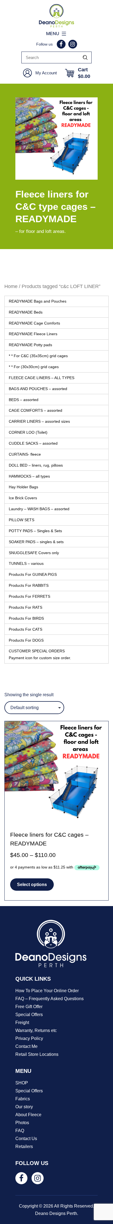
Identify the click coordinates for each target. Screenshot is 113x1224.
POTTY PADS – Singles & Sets (35, 531)
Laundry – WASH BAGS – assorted (39, 509)
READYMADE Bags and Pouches (37, 301)
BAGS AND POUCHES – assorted (38, 389)
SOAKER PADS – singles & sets (36, 542)
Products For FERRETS (29, 596)
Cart (84, 73)
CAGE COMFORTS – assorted (35, 410)
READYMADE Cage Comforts (34, 323)
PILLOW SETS (21, 520)
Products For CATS (25, 629)
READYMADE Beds (26, 312)
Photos (22, 1122)
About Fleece (28, 1114)
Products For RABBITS (29, 585)
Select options (32, 884)
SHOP (21, 1083)
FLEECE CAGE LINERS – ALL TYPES (41, 378)
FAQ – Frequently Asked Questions (49, 998)
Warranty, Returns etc (36, 1030)
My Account (46, 72)
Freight (22, 1022)
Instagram (72, 44)
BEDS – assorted (23, 399)
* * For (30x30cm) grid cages (34, 367)
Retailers (24, 1146)
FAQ (19, 1130)
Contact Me (26, 1046)
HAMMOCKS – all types (29, 476)
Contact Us (26, 1138)
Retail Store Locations (36, 1054)
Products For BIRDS (26, 618)
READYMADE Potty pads (30, 345)
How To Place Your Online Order (47, 990)
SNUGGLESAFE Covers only (34, 553)
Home (11, 286)
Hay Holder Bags (23, 487)
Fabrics (22, 1098)
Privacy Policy (29, 1038)
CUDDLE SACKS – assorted (33, 443)
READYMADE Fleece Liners (33, 334)
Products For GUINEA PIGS (33, 574)
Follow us (44, 44)
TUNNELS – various (26, 563)
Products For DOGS (26, 640)
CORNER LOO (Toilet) (28, 432)
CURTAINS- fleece (25, 454)
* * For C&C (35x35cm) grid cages (38, 356)
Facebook (61, 44)
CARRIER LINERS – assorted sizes (39, 421)
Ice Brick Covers (23, 498)
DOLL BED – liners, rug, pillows (36, 465)
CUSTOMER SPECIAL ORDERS (40, 654)
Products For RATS (25, 607)
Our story (24, 1106)
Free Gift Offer (29, 1006)
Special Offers (29, 1014)
